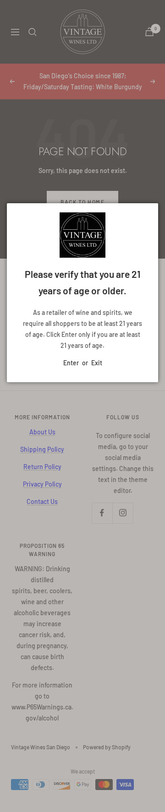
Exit (96, 363)
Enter (71, 363)
